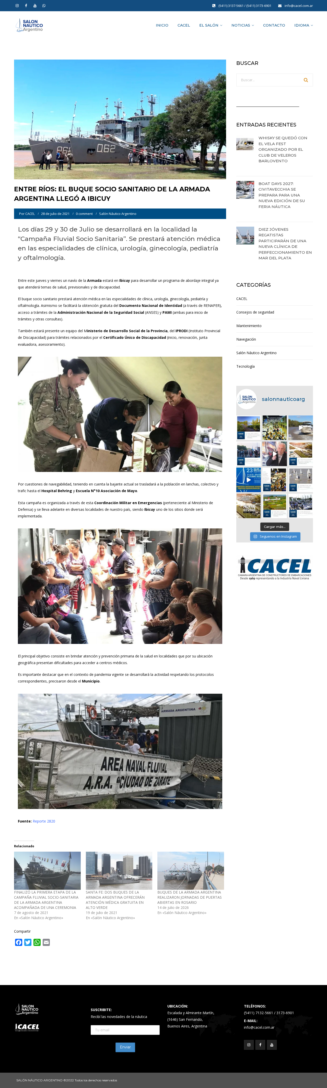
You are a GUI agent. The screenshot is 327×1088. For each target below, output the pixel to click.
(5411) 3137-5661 (231, 5)
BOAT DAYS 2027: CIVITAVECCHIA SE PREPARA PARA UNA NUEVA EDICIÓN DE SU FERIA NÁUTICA (282, 195)
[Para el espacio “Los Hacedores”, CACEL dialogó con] (274, 454)
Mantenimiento (249, 325)
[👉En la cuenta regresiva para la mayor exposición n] (274, 480)
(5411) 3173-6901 (259, 5)
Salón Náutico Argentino (117, 213)
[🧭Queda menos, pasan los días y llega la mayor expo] (274, 427)
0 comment (84, 213)
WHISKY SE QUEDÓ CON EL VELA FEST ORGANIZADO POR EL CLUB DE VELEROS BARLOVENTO (283, 149)
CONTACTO (274, 25)
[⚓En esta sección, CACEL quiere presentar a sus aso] (300, 427)
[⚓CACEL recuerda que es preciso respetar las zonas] (300, 480)
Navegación (246, 339)
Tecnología (245, 366)
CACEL (184, 25)
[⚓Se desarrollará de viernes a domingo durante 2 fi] (248, 506)
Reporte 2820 (44, 821)
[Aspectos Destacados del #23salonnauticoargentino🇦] (300, 506)
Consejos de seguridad (255, 312)
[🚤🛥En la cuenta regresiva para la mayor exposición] (300, 454)
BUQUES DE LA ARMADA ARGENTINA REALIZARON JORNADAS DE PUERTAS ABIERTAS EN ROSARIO (189, 897)
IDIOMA (301, 25)
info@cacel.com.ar (299, 5)
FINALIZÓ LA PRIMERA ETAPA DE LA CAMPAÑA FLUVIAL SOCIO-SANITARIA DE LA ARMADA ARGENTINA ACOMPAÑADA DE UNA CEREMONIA (46, 900)
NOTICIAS (240, 25)
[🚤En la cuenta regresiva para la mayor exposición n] (248, 480)
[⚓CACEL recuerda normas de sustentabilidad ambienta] (248, 427)
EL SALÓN (208, 25)
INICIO (162, 25)
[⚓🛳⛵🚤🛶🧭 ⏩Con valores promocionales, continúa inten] (248, 454)
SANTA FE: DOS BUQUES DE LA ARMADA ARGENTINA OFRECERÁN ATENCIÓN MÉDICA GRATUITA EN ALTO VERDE (115, 900)
